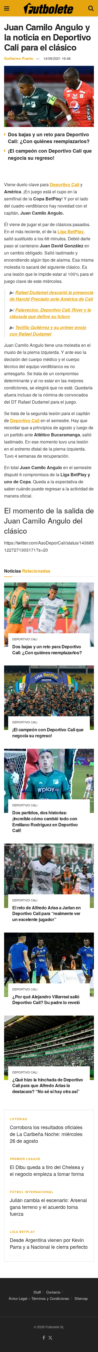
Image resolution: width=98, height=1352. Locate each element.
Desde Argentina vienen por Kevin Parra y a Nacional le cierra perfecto (49, 1243)
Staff (37, 1292)
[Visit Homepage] (48, 8)
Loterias (18, 1119)
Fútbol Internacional (32, 1192)
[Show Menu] (6, 8)
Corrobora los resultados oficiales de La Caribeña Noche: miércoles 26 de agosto (46, 1133)
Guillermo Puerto (18, 58)
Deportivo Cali (24, 639)
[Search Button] (91, 8)
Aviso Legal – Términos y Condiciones (39, 1298)
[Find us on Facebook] (43, 1338)
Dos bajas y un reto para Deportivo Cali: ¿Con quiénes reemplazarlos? (49, 138)
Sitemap (81, 1298)
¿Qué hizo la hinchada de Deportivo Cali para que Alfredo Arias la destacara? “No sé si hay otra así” (47, 1085)
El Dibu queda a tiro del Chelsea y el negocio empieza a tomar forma (47, 1170)
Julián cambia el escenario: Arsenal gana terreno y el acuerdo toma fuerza (48, 1206)
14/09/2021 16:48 (57, 58)
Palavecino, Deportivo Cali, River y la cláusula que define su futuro (50, 313)
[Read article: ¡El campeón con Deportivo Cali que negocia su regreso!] (49, 697)
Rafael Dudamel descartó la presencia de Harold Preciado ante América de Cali (51, 295)
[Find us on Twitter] (50, 1338)
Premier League (25, 1159)
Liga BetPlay (22, 1232)
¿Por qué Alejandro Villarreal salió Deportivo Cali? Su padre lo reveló (46, 999)
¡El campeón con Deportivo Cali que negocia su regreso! (50, 154)
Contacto (53, 1292)
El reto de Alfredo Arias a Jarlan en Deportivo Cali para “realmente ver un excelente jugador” (46, 913)
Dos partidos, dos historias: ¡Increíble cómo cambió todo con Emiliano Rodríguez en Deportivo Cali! (45, 821)
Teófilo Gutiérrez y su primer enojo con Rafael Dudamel (48, 330)
